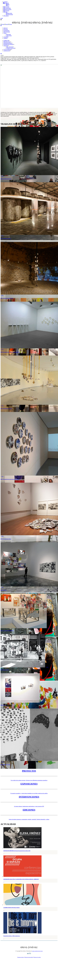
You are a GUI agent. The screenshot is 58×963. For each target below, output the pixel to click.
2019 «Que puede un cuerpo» (6, 408)
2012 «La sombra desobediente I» (7, 630)
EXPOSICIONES (29, 783)
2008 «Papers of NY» (5, 669)
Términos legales (20, 957)
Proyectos (7, 6)
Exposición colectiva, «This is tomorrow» (11, 935)
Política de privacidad (28, 957)
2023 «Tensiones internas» (6, 238)
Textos (5, 12)
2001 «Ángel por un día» (5, 764)
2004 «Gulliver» (4, 705)
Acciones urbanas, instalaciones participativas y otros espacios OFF (29, 806)
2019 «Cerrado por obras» (6, 538)
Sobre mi (6, 3)
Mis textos (9, 13)
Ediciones (7, 10)
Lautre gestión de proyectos (37, 951)
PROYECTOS (29, 771)
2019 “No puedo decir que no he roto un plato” (10, 479)
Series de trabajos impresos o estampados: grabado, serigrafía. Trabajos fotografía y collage (29, 819)
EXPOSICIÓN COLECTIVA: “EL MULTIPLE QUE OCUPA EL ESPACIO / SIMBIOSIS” (21, 879)
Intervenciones (8, 9)
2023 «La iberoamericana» (6, 178)
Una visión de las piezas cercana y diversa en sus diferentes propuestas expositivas (29, 780)
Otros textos (10, 14)
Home (5, 1)
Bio (8, 4)
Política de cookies (37, 957)
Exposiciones (8, 8)
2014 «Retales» (4, 590)
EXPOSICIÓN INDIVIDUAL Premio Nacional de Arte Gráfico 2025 (16, 850)
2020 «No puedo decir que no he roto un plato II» (10, 352)
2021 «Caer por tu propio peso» (7, 298)
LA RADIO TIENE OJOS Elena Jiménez (11, 907)
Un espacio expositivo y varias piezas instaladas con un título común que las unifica (29, 793)
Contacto (7, 15)
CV (8, 5)
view (2, 176)
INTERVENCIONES (29, 797)
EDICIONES (29, 810)
